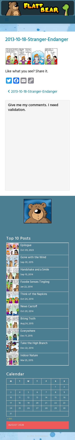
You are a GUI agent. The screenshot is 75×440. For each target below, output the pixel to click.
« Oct (9, 418)
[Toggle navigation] (7, 19)
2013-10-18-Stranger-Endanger (36, 40)
